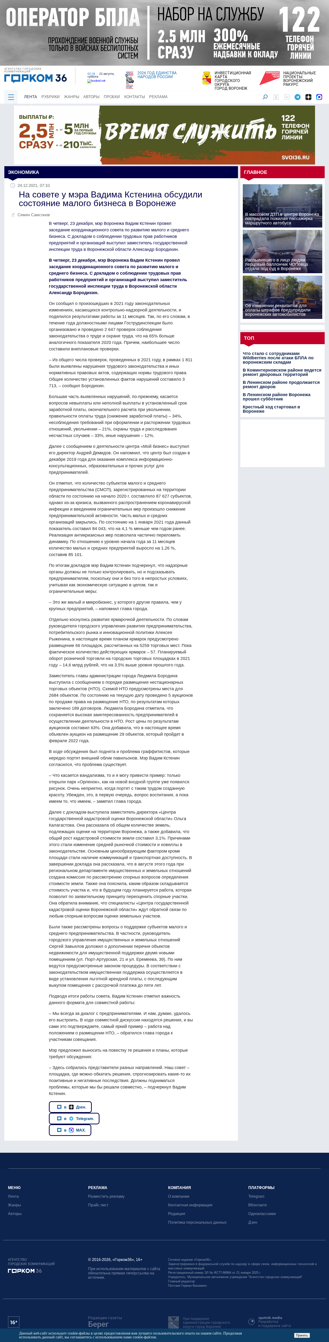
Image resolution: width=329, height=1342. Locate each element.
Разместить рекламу (106, 1196)
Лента (30, 97)
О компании (178, 1196)
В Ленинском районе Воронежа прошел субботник (276, 396)
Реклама (158, 97)
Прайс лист (98, 1205)
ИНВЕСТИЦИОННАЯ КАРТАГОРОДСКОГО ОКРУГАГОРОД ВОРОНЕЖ (233, 80)
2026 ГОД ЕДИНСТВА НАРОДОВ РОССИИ (157, 75)
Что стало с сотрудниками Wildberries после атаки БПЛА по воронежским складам (278, 357)
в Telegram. (79, 1118)
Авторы (91, 97)
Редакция (176, 1214)
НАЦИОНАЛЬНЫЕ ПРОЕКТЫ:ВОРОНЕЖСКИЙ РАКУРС (299, 79)
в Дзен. (75, 1107)
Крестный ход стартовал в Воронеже (271, 409)
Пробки (112, 97)
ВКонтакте (257, 1205)
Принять (302, 1335)
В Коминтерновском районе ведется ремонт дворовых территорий (282, 372)
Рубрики (50, 97)
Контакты (134, 97)
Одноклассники (262, 1214)
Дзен (252, 1222)
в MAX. (75, 1130)
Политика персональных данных (197, 1222)
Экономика (23, 172)
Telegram (256, 1196)
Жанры (71, 97)
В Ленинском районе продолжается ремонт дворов (281, 384)
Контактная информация (190, 1205)
